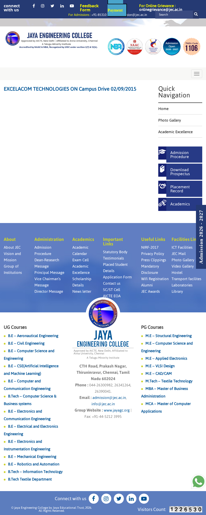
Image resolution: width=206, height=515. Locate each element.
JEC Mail (179, 253)
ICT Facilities (182, 247)
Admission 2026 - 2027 (201, 237)
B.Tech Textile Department (30, 479)
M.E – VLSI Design (160, 366)
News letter (81, 291)
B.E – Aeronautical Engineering (33, 336)
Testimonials (113, 258)
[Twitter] (52, 6)
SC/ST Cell (111, 289)
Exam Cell (80, 260)
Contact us (111, 283)
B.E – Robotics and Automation (33, 464)
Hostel (177, 272)
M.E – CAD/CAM (158, 373)
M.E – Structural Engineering (168, 336)
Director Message (48, 291)
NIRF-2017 (150, 247)
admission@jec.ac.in (132, 15)
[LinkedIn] (62, 6)
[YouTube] (72, 6)
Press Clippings (153, 260)
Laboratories (182, 285)
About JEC (12, 247)
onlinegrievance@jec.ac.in (160, 9)
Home (163, 108)
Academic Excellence (175, 132)
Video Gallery (183, 266)
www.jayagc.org (117, 410)
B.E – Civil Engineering (26, 343)
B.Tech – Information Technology (35, 471)
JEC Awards (150, 291)
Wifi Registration (155, 279)
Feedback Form (89, 8)
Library (177, 291)
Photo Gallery (169, 120)
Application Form (117, 277)
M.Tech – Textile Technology (168, 381)
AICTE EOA (112, 296)
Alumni (147, 285)
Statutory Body (115, 252)
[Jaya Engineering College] (51, 40)
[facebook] (34, 6)
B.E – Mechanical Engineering (32, 456)
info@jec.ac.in (103, 404)
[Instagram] (42, 6)
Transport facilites (186, 279)
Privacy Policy (152, 253)
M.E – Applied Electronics (166, 358)
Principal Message (49, 272)
